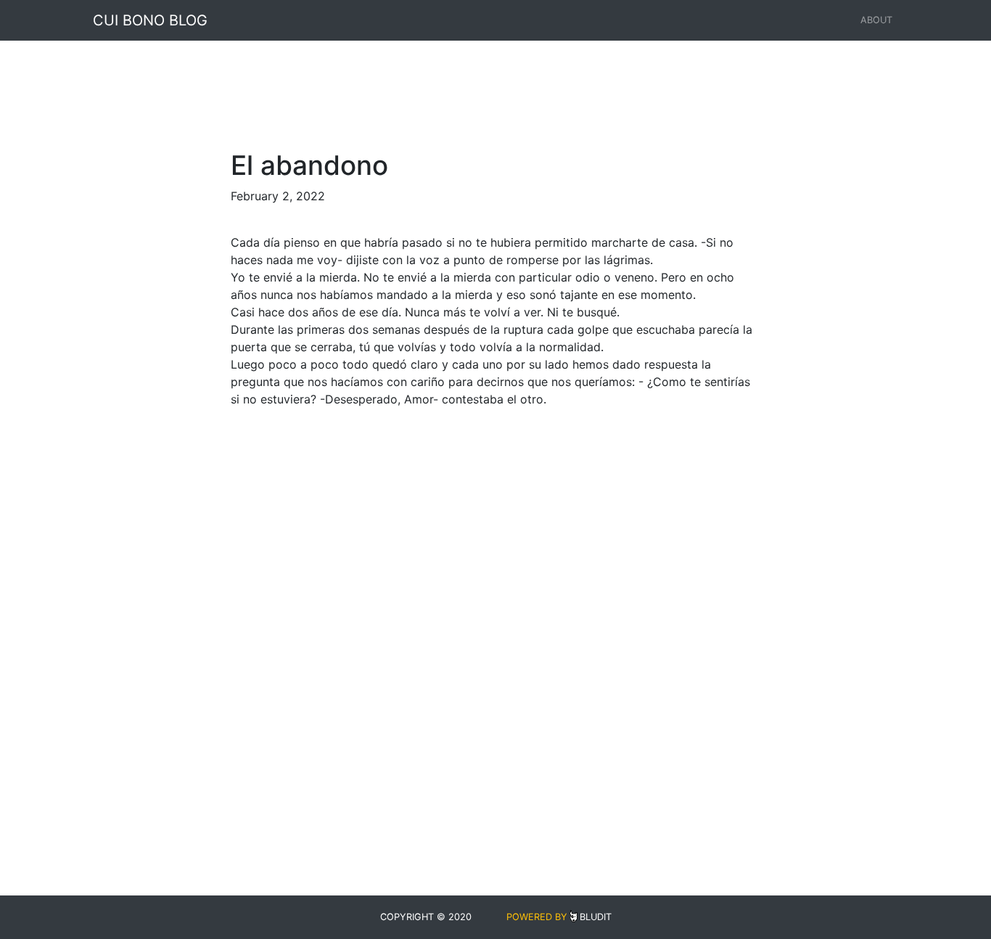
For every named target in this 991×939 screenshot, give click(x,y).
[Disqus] (495, 600)
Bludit (596, 916)
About (876, 20)
